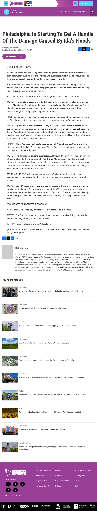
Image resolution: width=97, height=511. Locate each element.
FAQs (77, 481)
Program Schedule (42, 481)
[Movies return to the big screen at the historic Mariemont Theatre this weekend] (10, 378)
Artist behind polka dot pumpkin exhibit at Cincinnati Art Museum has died (50, 412)
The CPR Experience (43, 470)
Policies (58, 486)
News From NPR (25, 443)
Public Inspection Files (83, 470)
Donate (87, 3)
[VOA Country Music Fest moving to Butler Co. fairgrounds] (10, 309)
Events (57, 470)
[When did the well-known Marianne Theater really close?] (10, 430)
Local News (23, 287)
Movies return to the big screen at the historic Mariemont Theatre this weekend (51, 377)
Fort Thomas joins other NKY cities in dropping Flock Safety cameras (47, 325)
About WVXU (40, 476)
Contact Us (59, 476)
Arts (20, 408)
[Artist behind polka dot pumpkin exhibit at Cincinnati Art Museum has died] (10, 413)
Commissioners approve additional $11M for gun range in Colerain (46, 360)
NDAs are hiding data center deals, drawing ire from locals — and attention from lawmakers (52, 447)
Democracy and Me (62, 481)
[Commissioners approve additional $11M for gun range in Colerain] (10, 361)
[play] (6, 11)
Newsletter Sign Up (43, 486)
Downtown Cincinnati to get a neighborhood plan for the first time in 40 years (51, 290)
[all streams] (93, 11)
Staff (76, 486)
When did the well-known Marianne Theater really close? (42, 429)
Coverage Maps (80, 476)
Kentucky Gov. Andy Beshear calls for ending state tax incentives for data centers (52, 394)
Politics (21, 391)
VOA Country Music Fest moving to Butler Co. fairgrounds (43, 308)
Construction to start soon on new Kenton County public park (44, 342)
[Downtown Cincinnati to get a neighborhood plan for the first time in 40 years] (10, 292)
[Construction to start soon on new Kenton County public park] (10, 343)
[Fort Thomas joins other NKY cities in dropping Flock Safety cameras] (10, 326)
